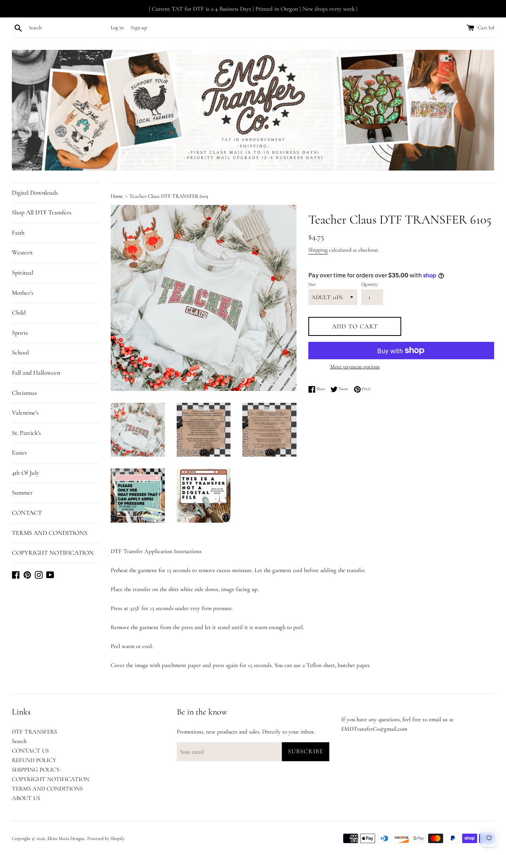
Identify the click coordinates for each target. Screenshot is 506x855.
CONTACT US (30, 750)
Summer (22, 493)
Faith (18, 233)
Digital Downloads (35, 193)
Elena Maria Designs (66, 838)
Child (19, 313)
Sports (20, 333)
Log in (117, 28)
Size (312, 284)
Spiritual (22, 273)
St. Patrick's (26, 433)
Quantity (369, 284)
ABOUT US (26, 798)
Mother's (22, 293)
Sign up (139, 28)
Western (22, 252)
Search (19, 741)
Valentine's (25, 413)
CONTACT (27, 513)
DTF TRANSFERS (34, 731)
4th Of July (25, 473)
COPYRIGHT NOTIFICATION (53, 553)
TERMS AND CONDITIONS (49, 533)
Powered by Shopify (106, 838)
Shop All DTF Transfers (41, 212)
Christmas (24, 393)
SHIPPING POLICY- (36, 769)
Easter (19, 453)
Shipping (318, 249)
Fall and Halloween (36, 373)
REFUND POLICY (34, 760)
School (20, 352)
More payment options (355, 366)
